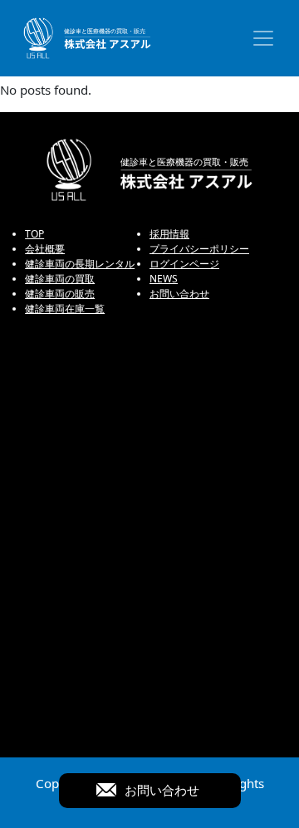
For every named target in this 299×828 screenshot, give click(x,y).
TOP (34, 234)
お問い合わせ (179, 294)
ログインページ (184, 264)
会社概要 (45, 249)
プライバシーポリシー (199, 249)
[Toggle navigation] (263, 38)
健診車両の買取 (60, 279)
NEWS (164, 279)
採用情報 (169, 234)
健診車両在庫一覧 (65, 308)
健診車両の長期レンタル (80, 264)
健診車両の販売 (60, 294)
